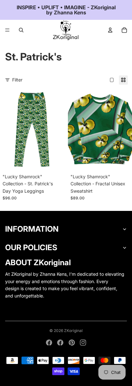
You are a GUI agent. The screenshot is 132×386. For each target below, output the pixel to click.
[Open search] (21, 30)
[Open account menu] (110, 30)
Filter (17, 79)
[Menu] (7, 30)
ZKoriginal (73, 330)
